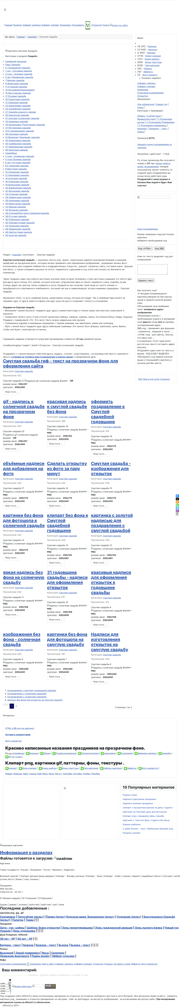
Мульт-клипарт (153, 56)
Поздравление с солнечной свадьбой (26, 693)
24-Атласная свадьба (16, 194)
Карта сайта (48, 964)
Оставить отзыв (122, 964)
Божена (28, 945)
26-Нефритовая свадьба (18, 197)
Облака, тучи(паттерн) (149, 116)
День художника (24, 930)
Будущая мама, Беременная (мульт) (90, 916)
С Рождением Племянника (160, 122)
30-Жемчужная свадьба (17, 203)
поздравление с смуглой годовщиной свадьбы (31, 690)
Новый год (161, 104)
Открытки (96, 25)
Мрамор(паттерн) (146, 119)
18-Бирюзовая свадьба (17, 184)
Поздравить (78, 25)
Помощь (108, 964)
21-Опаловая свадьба (16, 102)
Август (58, 773)
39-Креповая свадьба (16, 134)
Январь (9, 773)
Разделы (17, 25)
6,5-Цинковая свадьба (16, 165)
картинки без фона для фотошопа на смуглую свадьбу (67, 639)
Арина (140, 131)
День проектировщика (77, 927)
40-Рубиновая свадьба (17, 219)
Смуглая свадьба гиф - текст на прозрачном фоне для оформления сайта (60, 363)
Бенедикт (142, 128)
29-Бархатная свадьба (17, 115)
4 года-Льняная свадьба (18, 159)
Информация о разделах (26, 852)
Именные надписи (147, 753)
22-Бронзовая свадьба (17, 191)
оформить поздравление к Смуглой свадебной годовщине (108, 411)
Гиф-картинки (152, 65)
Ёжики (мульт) (56, 916)
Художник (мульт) (129, 916)
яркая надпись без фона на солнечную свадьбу (23, 577)
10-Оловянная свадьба (17, 172)
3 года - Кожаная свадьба (18, 74)
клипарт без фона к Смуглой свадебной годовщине (67, 523)
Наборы (148, 68)
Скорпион (57, 952)
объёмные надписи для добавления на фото (23, 468)
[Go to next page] (20, 704)
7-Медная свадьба (14, 80)
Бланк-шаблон (152, 59)
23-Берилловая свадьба (17, 105)
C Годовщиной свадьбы (17, 67)
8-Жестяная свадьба (16, 169)
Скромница (7, 916)
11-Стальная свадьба (16, 86)
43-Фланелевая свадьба (17, 140)
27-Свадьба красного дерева (20, 112)
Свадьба (16, 254)
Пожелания (127, 753)
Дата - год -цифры (12, 927)
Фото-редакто (149, 75)
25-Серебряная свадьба (17, 108)
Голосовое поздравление (150, 92)
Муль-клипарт (29, 768)
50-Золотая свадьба (15, 235)
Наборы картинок (112, 768)
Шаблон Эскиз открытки (43, 927)
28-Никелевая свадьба (17, 200)
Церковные (110, 753)
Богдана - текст (10, 945)
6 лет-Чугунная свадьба (17, 162)
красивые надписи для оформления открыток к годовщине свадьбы (111, 582)
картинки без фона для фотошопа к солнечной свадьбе (24, 520)
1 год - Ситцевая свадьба (18, 71)
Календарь (65, 25)
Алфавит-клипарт (146, 86)
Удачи (140, 107)
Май (39, 773)
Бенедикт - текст (158, 128)
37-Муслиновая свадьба (18, 127)
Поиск (106, 25)
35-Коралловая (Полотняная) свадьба (25, 124)
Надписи (152, 49)
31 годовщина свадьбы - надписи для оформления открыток (67, 580)
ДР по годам (14, 756)
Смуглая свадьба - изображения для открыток (111, 468)
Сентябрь (68, 773)
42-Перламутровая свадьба (20, 222)
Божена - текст (46, 945)
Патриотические (90, 753)
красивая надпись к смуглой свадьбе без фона (67, 406)
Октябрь (77, 773)
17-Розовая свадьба (15, 96)
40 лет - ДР (25, 938)
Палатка (17, 920)
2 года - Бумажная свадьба (19, 156)
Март (25, 773)
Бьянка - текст (80, 945)
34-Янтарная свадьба (16, 210)
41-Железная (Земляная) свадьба (22, 137)
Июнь (45, 773)
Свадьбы (166, 753)
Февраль (17, 773)
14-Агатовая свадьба (16, 178)
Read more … (11, 391)
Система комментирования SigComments (15, 975)
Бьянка (63, 945)
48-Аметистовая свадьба (18, 232)
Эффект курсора (63, 956)
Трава (30, 920)
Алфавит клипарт (50, 25)
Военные (33, 753)
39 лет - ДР (7, 938)
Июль (51, 773)
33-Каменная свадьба (16, 121)
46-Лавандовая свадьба (17, 229)
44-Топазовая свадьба (17, 225)
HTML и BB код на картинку (19, 728)
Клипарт (151, 52)
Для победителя (145, 104)
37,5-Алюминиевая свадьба (19, 131)
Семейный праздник (16, 61)
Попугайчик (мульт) (31, 916)
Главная (8, 25)
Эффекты (148, 71)
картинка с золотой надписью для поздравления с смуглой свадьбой (112, 523)
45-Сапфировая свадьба (18, 143)
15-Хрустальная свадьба (18, 93)
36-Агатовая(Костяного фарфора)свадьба (27, 213)
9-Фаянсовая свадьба (16, 83)
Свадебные (11, 153)
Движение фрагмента (14, 956)
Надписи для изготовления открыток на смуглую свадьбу (109, 642)
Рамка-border (40, 956)
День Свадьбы (12, 64)
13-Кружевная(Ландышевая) (20, 90)
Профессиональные (66, 753)
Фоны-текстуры (153, 62)
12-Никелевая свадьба (17, 175)
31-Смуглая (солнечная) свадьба (22, 118)
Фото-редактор (13, 741)
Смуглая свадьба (24, 371)
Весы (45, 952)
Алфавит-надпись (146, 83)
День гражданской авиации (114, 927)
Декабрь (95, 773)
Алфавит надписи (32, 25)
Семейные (18, 753)
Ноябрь (87, 773)
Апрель (33, 773)
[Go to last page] (23, 704)
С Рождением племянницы (153, 125)
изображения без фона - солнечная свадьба (21, 639)
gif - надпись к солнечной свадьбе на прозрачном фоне (24, 409)
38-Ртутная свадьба (15, 216)
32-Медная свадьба (15, 207)
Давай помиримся (28, 952)
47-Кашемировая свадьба (18, 146)
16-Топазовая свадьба (16, 181)
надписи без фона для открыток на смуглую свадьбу (35, 700)
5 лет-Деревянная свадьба (19, 77)
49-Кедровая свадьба (16, 150)
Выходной (6, 952)
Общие (46, 753)
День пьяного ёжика (148, 927)
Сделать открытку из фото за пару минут (67, 468)
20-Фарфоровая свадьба (18, 188)
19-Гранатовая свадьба (17, 99)
